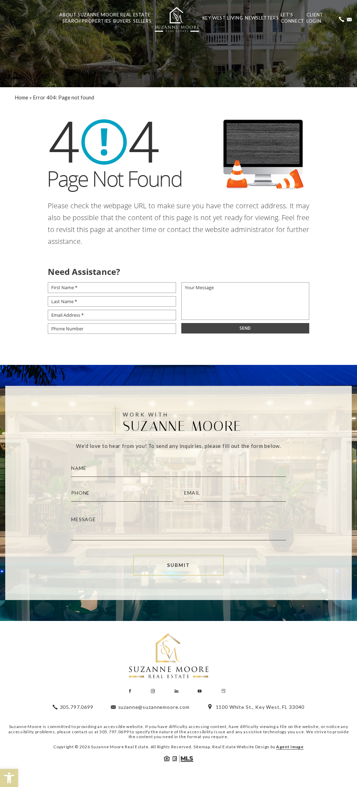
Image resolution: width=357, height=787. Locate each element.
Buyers (122, 21)
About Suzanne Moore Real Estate (104, 14)
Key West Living (223, 18)
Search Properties (86, 21)
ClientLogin (314, 18)
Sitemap (201, 746)
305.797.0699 (114, 731)
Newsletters (262, 18)
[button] (9, 778)
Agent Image (290, 746)
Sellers (142, 21)
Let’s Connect (292, 18)
